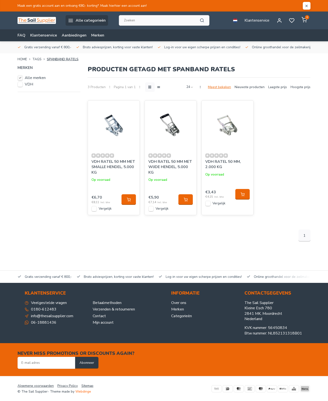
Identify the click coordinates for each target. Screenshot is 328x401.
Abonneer (86, 363)
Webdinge (83, 391)
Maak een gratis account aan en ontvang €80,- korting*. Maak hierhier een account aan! (82, 5)
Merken (97, 35)
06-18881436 (43, 322)
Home (22, 59)
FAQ (21, 35)
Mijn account (103, 322)
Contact (99, 316)
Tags (37, 59)
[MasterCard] (239, 388)
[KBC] (294, 388)
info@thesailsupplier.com (52, 316)
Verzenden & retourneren (114, 309)
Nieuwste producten (250, 87)
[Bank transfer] (217, 388)
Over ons (178, 302)
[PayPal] (272, 388)
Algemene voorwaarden (36, 385)
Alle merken (35, 77)
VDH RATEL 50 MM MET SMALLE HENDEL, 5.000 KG (113, 167)
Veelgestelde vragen (49, 302)
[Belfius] (283, 388)
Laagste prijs (277, 87)
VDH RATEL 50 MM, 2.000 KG (223, 164)
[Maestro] (261, 388)
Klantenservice (256, 20)
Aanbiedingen (74, 35)
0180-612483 (43, 309)
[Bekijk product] (128, 199)
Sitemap (87, 385)
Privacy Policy (67, 385)
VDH (29, 84)
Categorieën (181, 316)
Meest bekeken (219, 87)
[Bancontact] (250, 388)
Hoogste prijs (300, 87)
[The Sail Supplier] (38, 20)
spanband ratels (63, 59)
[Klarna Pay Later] (305, 388)
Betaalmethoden (107, 302)
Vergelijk (105, 208)
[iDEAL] (228, 388)
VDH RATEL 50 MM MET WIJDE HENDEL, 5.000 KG (170, 167)
